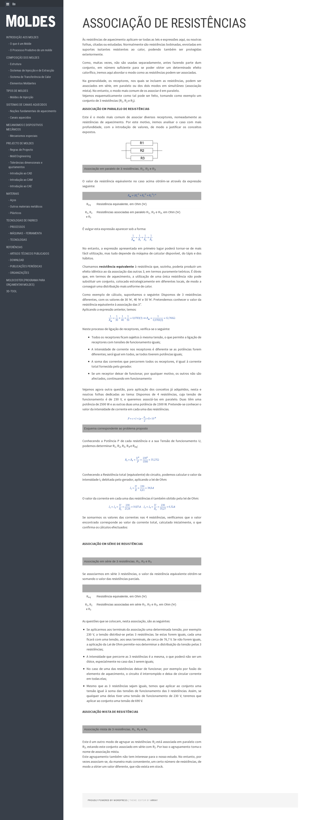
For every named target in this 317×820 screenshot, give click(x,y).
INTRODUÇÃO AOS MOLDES (22, 37)
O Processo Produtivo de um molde (31, 50)
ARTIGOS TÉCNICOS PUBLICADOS (29, 253)
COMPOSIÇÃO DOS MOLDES (22, 57)
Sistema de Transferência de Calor (30, 77)
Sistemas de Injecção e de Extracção (32, 70)
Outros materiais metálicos (26, 206)
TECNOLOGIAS (18, 239)
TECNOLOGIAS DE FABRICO (22, 220)
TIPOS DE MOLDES (17, 90)
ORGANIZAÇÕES (19, 272)
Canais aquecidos (20, 117)
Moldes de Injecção (21, 97)
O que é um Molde (20, 43)
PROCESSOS (17, 227)
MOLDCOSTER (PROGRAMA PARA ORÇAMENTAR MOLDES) (25, 282)
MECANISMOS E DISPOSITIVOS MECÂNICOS (24, 127)
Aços (13, 200)
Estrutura (15, 64)
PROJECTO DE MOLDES (20, 143)
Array (154, 800)
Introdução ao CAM (21, 179)
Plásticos (15, 213)
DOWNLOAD (17, 260)
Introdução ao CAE (21, 186)
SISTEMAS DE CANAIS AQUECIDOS (26, 104)
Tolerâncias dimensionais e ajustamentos (25, 165)
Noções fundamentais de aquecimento (33, 111)
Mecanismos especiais (23, 136)
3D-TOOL (11, 291)
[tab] (7, 4)
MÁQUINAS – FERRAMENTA (26, 233)
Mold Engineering (20, 156)
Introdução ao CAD (21, 173)
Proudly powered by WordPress (108, 800)
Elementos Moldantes (23, 83)
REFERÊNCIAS (14, 247)
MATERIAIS (12, 193)
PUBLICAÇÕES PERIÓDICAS (26, 266)
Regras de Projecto (21, 149)
